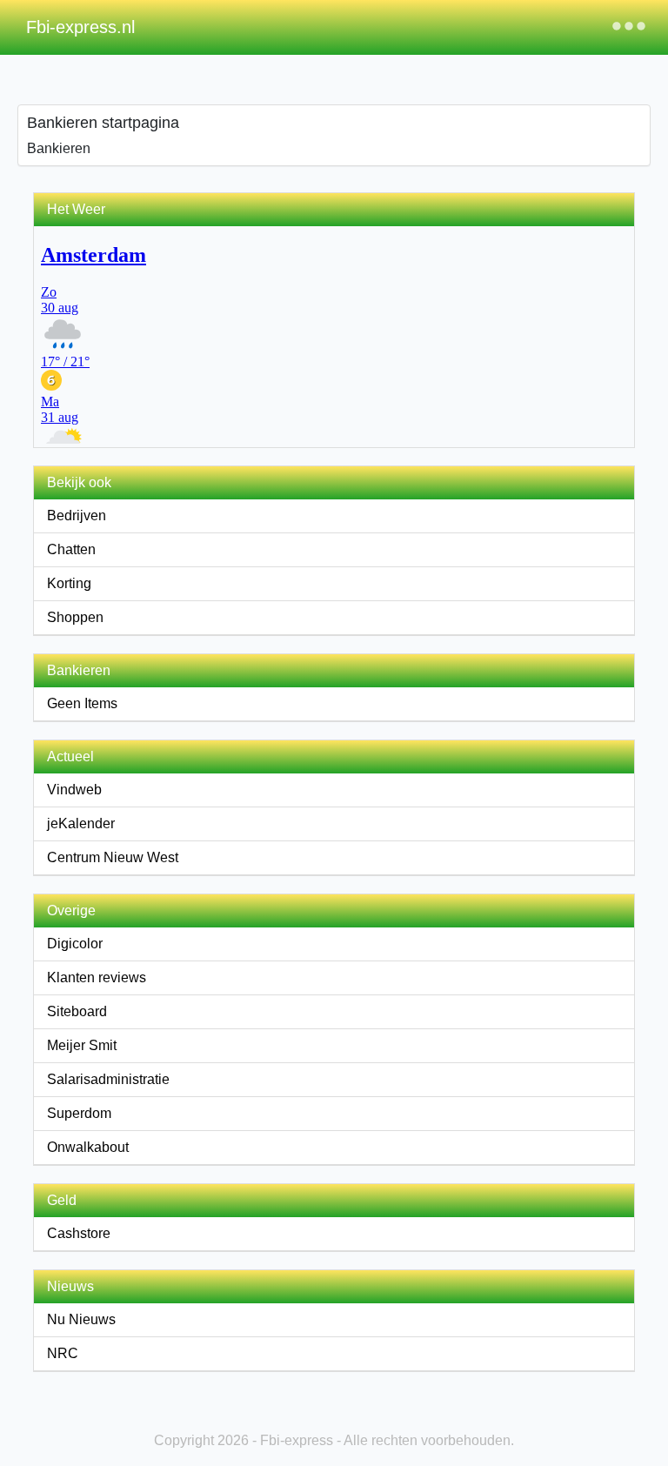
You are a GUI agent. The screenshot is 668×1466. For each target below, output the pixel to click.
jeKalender (81, 823)
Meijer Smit (82, 1045)
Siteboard (77, 1011)
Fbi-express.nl (80, 27)
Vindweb (74, 789)
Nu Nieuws (81, 1319)
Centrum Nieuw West (112, 857)
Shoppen (75, 617)
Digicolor (75, 943)
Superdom (79, 1113)
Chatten (71, 549)
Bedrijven (76, 515)
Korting (69, 583)
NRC (62, 1353)
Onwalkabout (88, 1147)
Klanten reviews (96, 977)
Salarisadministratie (108, 1079)
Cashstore (78, 1233)
